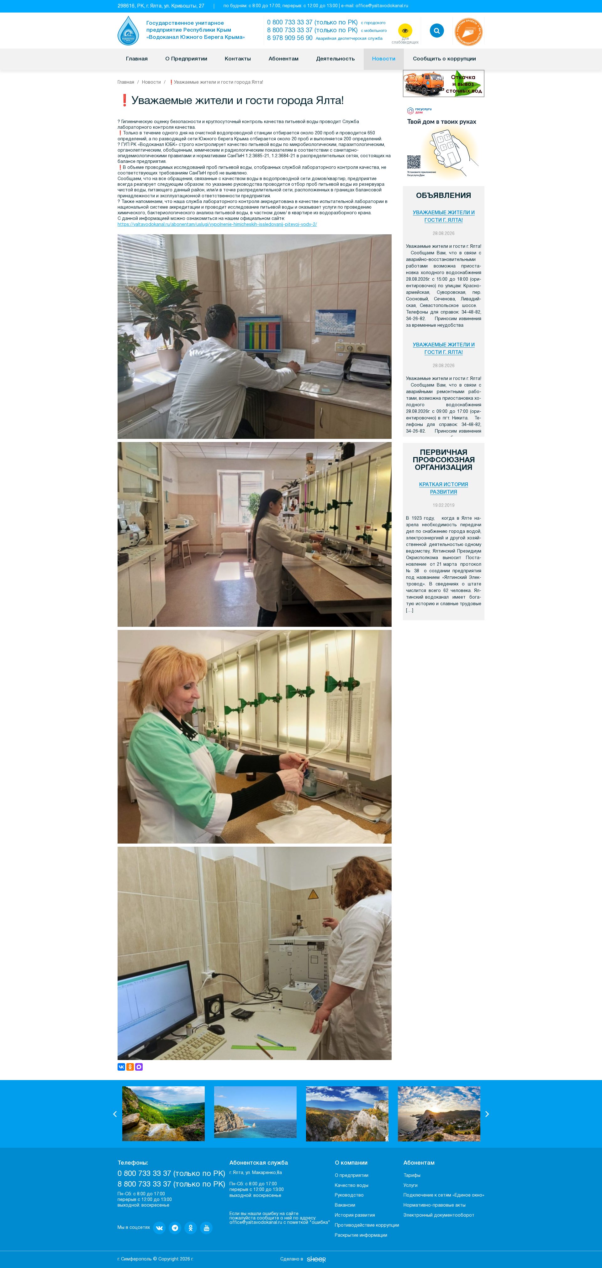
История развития (355, 1215)
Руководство (349, 1195)
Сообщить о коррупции (444, 59)
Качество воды (351, 1186)
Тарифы (412, 1176)
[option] (163, 1113)
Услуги (411, 1186)
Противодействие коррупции (367, 1226)
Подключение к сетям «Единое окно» (444, 1195)
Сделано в (291, 1259)
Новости (383, 59)
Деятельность (335, 59)
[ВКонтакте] (121, 1067)
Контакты (238, 59)
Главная (137, 59)
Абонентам (283, 59)
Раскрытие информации (361, 1236)
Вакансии (345, 1205)
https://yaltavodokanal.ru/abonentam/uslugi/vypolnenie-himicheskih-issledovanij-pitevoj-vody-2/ (217, 225)
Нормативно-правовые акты (435, 1205)
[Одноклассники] (130, 1067)
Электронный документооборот (439, 1215)
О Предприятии (186, 59)
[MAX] (139, 1067)
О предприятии (351, 1176)
